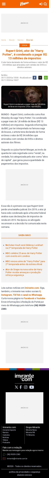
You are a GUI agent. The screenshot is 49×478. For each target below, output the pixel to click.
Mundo (12, 40)
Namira (20, 40)
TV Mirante (30, 435)
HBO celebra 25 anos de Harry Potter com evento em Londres (24, 254)
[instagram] (25, 387)
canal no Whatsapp (32, 295)
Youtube (40, 298)
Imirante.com (32, 288)
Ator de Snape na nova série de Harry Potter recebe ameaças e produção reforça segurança (24, 272)
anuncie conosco (24, 475)
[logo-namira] (24, 4)
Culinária (6, 435)
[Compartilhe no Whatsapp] (46, 78)
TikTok (16, 295)
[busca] (45, 4)
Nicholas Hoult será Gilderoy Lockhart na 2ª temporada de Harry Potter (24, 246)
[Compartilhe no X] (40, 77)
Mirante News (31, 430)
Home (3, 40)
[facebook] (20, 387)
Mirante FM (30, 432)
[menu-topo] (3, 4)
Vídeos (5, 440)
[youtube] (31, 387)
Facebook (29, 298)
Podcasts (6, 442)
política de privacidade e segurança (24, 472)
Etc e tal (29, 40)
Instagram (6, 295)
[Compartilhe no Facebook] (34, 78)
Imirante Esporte (9, 430)
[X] (16, 387)
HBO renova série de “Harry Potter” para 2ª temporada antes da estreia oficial (25, 263)
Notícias (6, 437)
